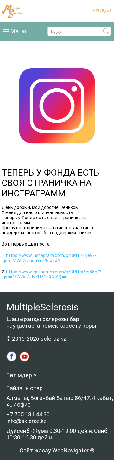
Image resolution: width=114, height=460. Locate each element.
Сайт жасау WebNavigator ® (57, 450)
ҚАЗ (106, 10)
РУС (96, 10)
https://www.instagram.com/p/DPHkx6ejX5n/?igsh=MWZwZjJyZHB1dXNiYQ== (51, 274)
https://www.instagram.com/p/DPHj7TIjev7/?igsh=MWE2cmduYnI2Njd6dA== (50, 258)
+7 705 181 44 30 (28, 414)
